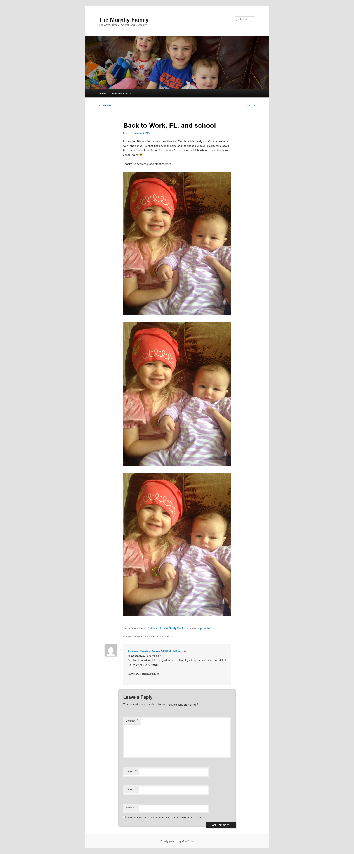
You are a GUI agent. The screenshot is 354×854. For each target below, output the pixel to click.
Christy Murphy (177, 628)
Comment (132, 721)
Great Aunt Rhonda (138, 651)
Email (131, 789)
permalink (205, 628)
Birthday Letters (156, 628)
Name (131, 771)
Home (103, 93)
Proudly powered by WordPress (177, 841)
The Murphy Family (124, 19)
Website (130, 807)
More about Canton (122, 93)
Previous (105, 105)
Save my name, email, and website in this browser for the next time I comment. (167, 817)
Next (251, 105)
